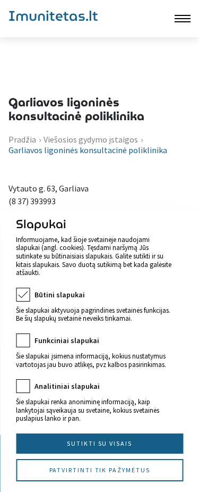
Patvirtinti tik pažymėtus (99, 470)
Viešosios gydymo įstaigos (91, 139)
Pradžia (22, 139)
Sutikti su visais (99, 443)
